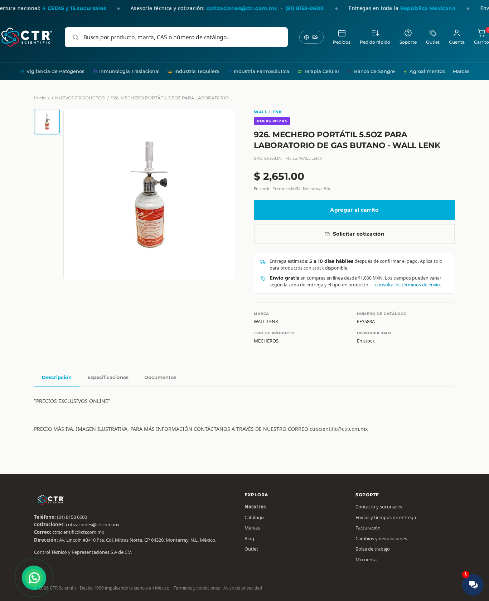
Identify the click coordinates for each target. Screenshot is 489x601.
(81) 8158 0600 (72, 517)
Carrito (481, 37)
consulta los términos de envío (407, 285)
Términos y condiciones (197, 588)
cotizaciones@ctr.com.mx (93, 524)
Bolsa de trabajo (372, 549)
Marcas (461, 71)
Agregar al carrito (354, 210)
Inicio (40, 97)
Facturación (368, 527)
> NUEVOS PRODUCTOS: (78, 97)
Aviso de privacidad (242, 588)
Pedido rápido (375, 42)
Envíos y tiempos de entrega (385, 517)
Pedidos (341, 42)
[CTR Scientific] (26, 37)
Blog (249, 538)
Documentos (160, 377)
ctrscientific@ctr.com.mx (78, 532)
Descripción (57, 377)
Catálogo (254, 517)
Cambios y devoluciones (381, 538)
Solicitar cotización (358, 234)
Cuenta (457, 42)
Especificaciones (108, 377)
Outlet (433, 42)
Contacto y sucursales (378, 506)
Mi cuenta (366, 559)
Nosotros (255, 506)
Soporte (408, 42)
